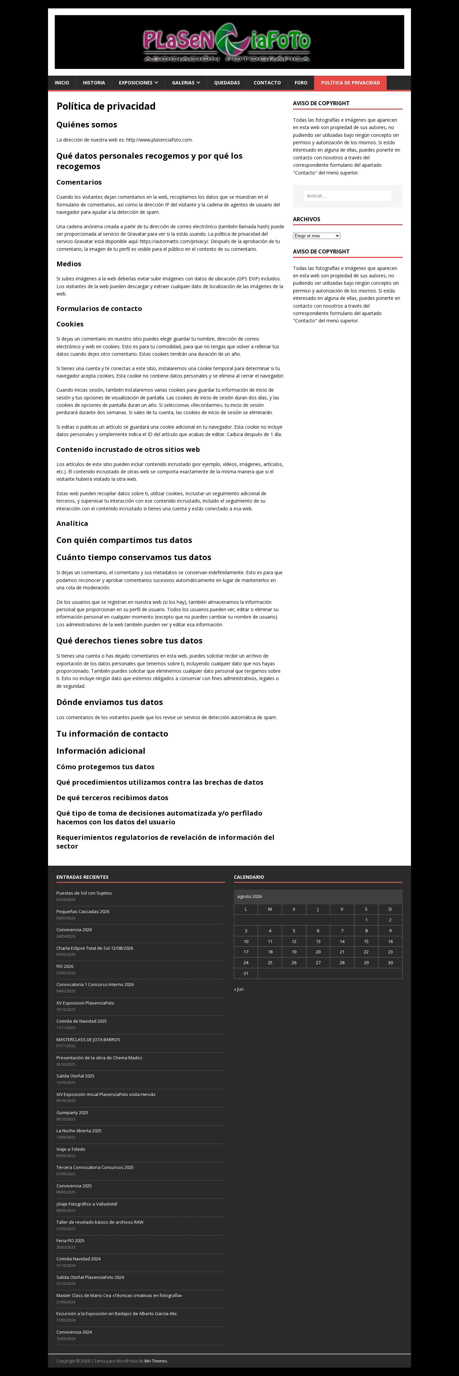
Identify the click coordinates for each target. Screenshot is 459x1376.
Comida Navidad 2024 (78, 1259)
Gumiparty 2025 (72, 1112)
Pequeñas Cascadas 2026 (82, 911)
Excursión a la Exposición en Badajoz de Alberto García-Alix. (117, 1313)
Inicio (62, 82)
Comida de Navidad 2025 (81, 1021)
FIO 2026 (64, 966)
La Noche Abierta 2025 (78, 1131)
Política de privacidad (350, 82)
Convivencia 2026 (74, 930)
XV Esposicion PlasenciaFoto (85, 1003)
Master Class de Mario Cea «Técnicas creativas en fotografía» (119, 1295)
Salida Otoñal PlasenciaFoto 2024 (90, 1277)
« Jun (239, 989)
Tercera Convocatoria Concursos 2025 (95, 1167)
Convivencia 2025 (74, 1186)
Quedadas (227, 82)
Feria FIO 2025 (70, 1240)
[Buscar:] (347, 196)
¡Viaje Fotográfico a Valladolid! (86, 1204)
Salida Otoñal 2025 (75, 1076)
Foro (301, 82)
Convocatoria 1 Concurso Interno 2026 (95, 984)
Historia (94, 82)
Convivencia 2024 (74, 1332)
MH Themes (155, 1361)
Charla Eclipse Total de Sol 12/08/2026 (94, 948)
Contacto (267, 82)
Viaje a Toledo (70, 1149)
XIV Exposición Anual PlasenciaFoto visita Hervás (106, 1094)
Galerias (183, 82)
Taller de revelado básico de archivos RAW (99, 1222)
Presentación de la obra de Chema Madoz (99, 1058)
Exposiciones (136, 82)
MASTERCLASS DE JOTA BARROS (88, 1039)
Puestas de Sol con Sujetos (84, 893)
